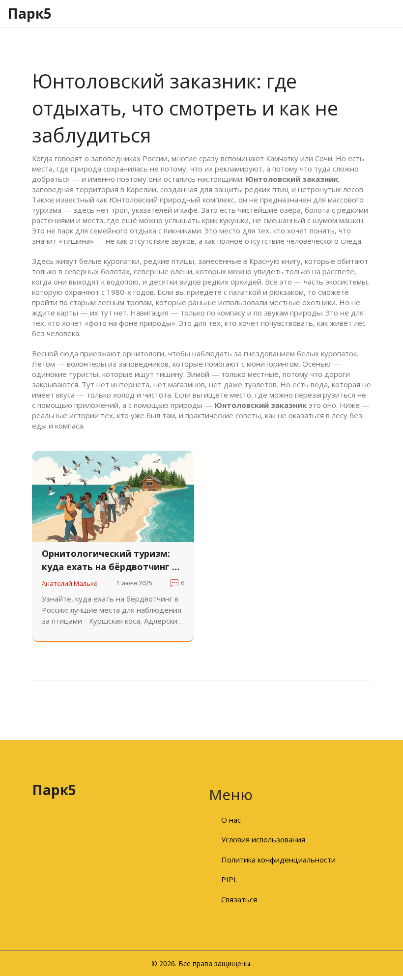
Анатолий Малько (70, 583)
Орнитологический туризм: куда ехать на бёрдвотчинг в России (109, 560)
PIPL (229, 879)
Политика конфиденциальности (278, 859)
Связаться (239, 899)
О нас (231, 820)
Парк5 (29, 13)
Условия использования (263, 839)
